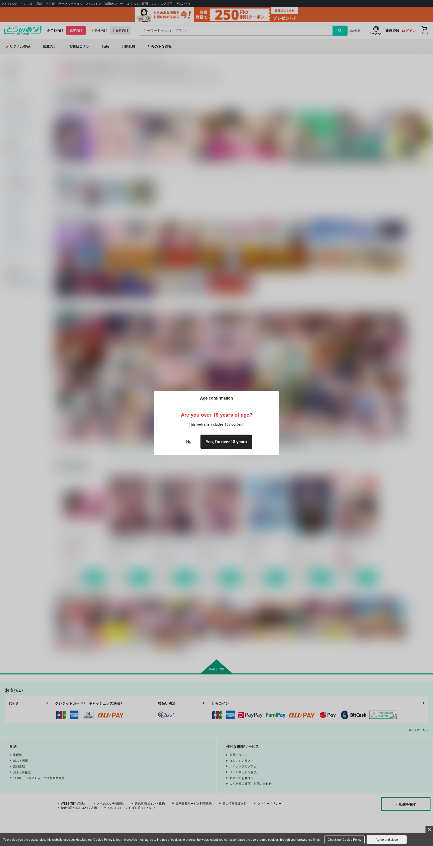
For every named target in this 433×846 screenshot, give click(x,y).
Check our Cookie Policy (344, 839)
